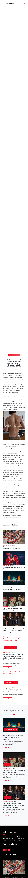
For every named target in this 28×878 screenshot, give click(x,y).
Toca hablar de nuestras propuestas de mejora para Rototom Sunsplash (13, 547)
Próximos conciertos (10, 647)
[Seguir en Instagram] (4, 850)
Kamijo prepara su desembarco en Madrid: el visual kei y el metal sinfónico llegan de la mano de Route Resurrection (14, 657)
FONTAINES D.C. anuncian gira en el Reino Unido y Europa (13, 609)
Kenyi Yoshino (6, 545)
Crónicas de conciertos (11, 682)
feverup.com (7, 519)
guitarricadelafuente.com (18, 519)
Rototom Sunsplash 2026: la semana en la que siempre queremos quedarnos (14, 588)
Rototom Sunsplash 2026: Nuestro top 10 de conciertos (14, 568)
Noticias (14, 355)
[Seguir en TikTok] (9, 850)
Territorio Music (6, 606)
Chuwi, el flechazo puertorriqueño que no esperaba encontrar (13, 690)
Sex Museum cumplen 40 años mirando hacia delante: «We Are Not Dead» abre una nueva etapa (13, 630)
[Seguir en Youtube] (6, 850)
